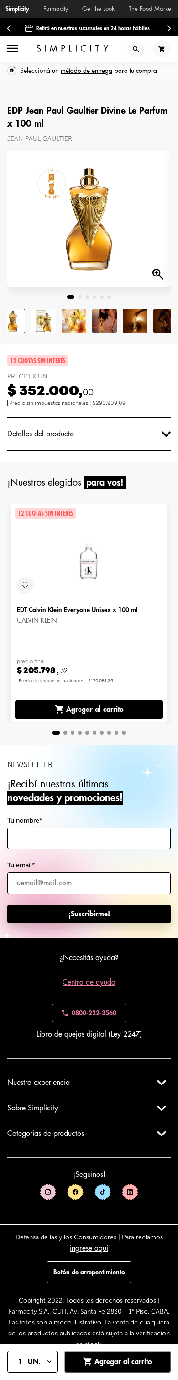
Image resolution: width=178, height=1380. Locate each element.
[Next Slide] (168, 28)
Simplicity (17, 9)
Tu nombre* (24, 820)
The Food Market (151, 9)
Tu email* (21, 865)
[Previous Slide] (9, 28)
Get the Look (98, 9)
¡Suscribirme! (89, 914)
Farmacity (55, 9)
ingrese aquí (89, 1248)
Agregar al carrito (95, 709)
